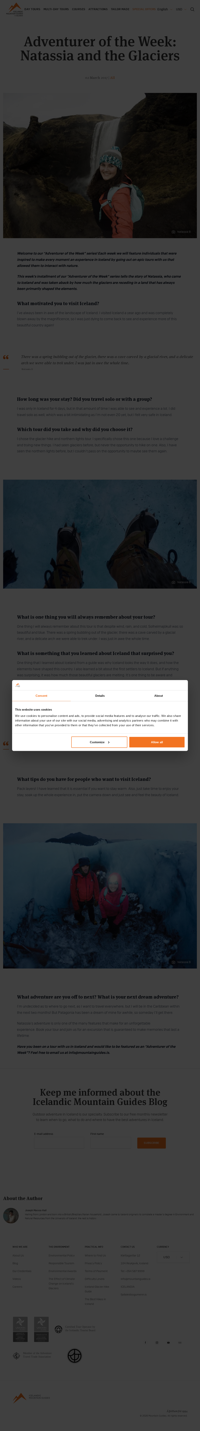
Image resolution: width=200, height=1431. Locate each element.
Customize (97, 742)
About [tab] (158, 695)
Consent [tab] (41, 695)
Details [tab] (100, 695)
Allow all (157, 742)
